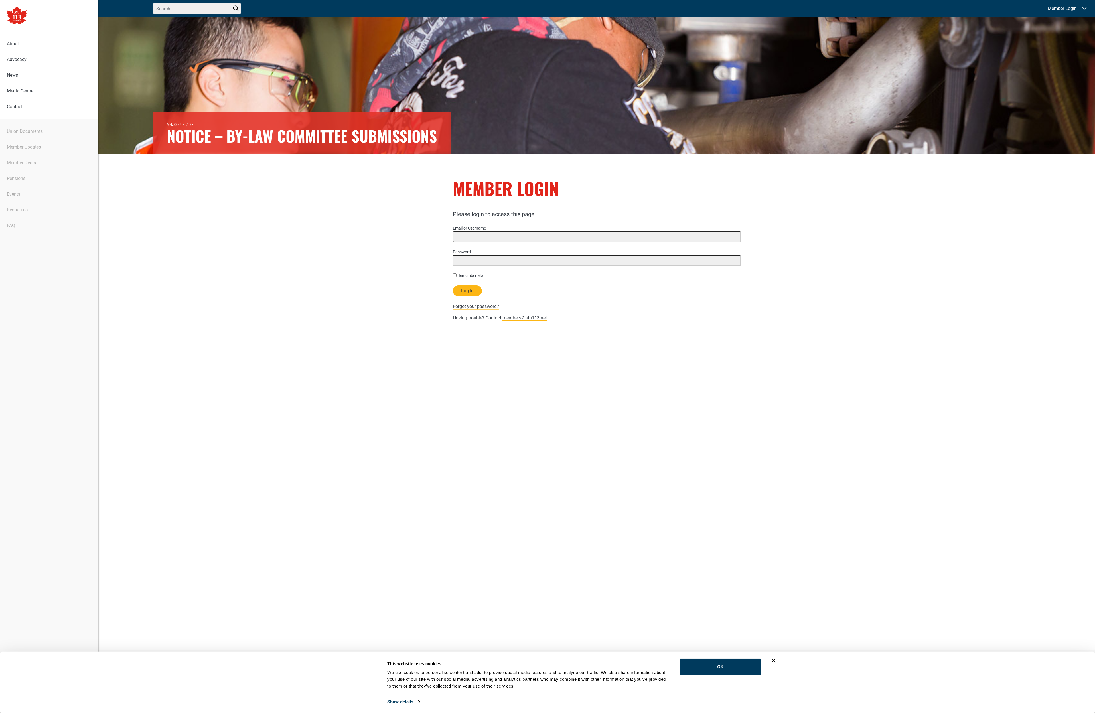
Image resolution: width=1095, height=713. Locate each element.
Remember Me (470, 275)
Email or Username (469, 228)
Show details (400, 701)
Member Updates (24, 147)
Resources (17, 209)
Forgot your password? (476, 306)
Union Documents (25, 131)
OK (720, 666)
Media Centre (20, 91)
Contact (15, 106)
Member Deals (21, 162)
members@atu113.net (524, 318)
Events (13, 194)
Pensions (16, 178)
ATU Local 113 (17, 16)
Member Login (1062, 8)
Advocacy (17, 59)
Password (462, 252)
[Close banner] (774, 661)
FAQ (11, 225)
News (12, 75)
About (13, 43)
